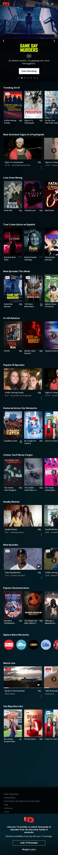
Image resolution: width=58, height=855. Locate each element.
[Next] (54, 41)
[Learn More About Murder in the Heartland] (41, 696)
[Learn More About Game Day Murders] (41, 578)
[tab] (18, 77)
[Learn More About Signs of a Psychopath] (41, 168)
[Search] (47, 4)
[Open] (52, 4)
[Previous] (3, 41)
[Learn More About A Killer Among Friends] (41, 398)
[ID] (6, 4)
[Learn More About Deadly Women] (41, 535)
